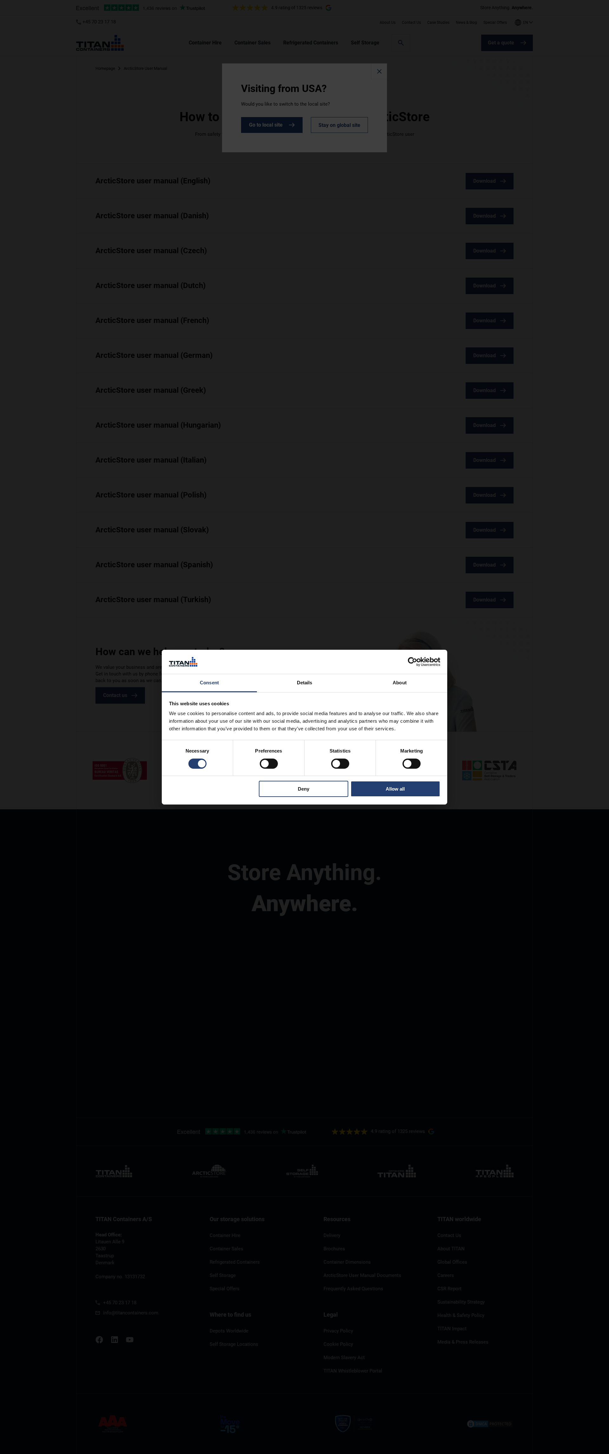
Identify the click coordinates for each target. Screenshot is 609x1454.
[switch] (269, 764)
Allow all (395, 789)
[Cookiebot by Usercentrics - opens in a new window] (412, 662)
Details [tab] (304, 682)
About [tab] (400, 682)
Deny (303, 789)
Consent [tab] (209, 682)
